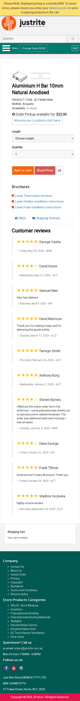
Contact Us (17, 566)
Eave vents (17, 636)
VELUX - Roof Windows (25, 605)
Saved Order (18, 574)
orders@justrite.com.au (28, 648)
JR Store (38, 697)
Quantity (17, 147)
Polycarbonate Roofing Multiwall (30, 617)
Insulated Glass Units (23, 629)
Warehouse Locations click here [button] (37, 120)
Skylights (16, 621)
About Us (16, 570)
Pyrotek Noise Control (24, 625)
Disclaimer (17, 586)
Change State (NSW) (33, 48)
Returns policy (19, 594)
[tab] (20, 218)
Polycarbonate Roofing (25, 613)
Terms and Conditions (24, 590)
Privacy (15, 578)
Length (16, 131)
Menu (15, 48)
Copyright (17, 582)
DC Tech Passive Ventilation (28, 632)
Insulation (17, 609)
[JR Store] (25, 23)
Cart (75, 48)
